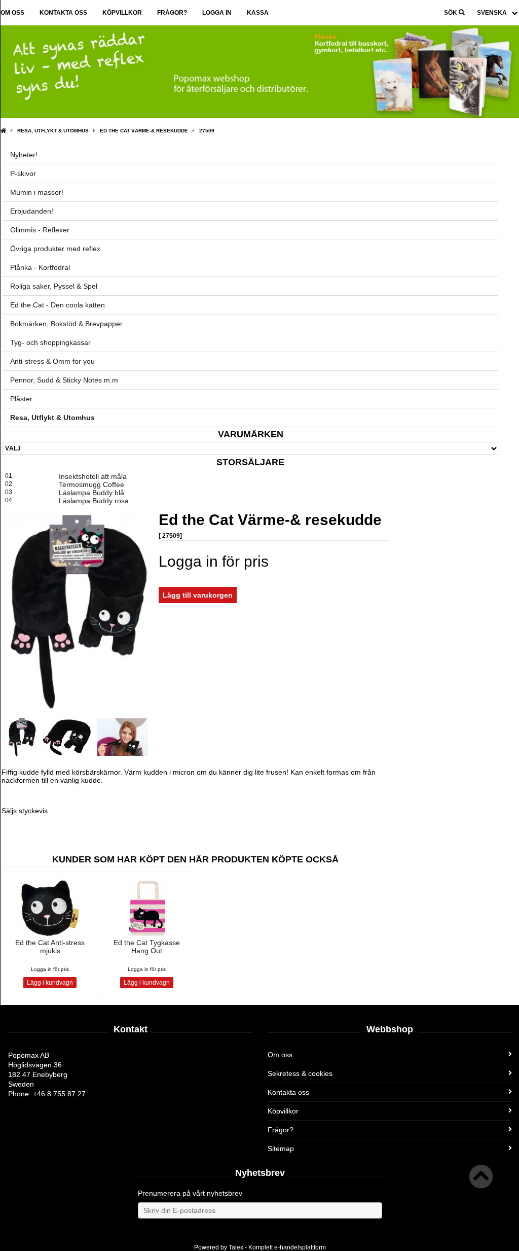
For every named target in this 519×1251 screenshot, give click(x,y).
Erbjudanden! (31, 211)
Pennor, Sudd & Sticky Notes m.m (64, 380)
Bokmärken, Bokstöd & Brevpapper (66, 324)
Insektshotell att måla (93, 476)
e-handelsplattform (300, 1247)
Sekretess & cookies (300, 1073)
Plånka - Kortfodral (40, 267)
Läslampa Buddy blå (91, 493)
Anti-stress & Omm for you (52, 361)
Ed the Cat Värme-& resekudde (144, 130)
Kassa (258, 12)
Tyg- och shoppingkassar (50, 342)
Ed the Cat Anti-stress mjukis (50, 947)
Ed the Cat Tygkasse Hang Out (147, 947)
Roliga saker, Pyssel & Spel (53, 286)
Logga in (217, 12)
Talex (236, 1247)
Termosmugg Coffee (91, 484)
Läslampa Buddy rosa (94, 501)
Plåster (21, 399)
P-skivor (23, 173)
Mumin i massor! (36, 192)
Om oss (12, 12)
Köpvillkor (122, 12)
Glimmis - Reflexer (39, 230)
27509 (206, 130)
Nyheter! (24, 155)
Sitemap (281, 1148)
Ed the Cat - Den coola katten (57, 305)
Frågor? (172, 12)
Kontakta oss (63, 12)
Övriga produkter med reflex (55, 249)
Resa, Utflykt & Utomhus (53, 130)
